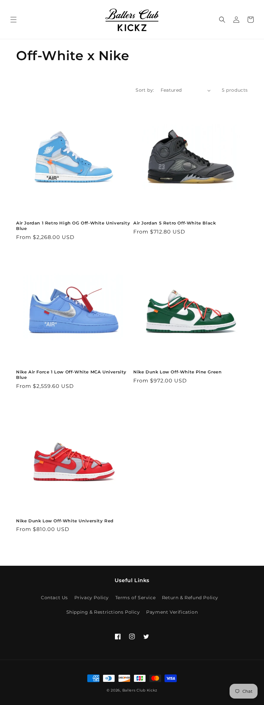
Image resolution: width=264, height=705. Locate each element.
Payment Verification (172, 612)
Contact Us (54, 597)
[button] (13, 20)
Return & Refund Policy (190, 597)
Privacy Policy (91, 597)
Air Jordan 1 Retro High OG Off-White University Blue (73, 225)
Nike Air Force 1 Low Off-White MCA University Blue (71, 374)
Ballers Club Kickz (140, 690)
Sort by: (145, 90)
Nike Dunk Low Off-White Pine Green (177, 371)
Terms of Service (135, 597)
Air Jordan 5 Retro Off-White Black (174, 222)
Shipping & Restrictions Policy (103, 612)
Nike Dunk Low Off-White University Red (65, 520)
